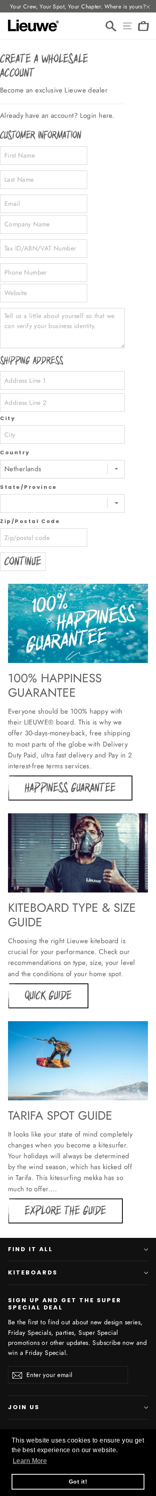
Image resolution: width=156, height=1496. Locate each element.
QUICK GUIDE (48, 995)
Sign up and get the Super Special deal (65, 1303)
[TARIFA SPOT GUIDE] (78, 1060)
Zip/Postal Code (30, 521)
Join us (24, 1407)
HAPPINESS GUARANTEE (70, 788)
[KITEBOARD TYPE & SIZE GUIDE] (78, 853)
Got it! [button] (78, 1481)
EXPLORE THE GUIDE (65, 1211)
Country (15, 452)
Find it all (30, 1249)
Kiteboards (33, 1272)
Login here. (97, 115)
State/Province (28, 487)
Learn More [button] (30, 1460)
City (7, 418)
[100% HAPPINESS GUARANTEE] (78, 623)
